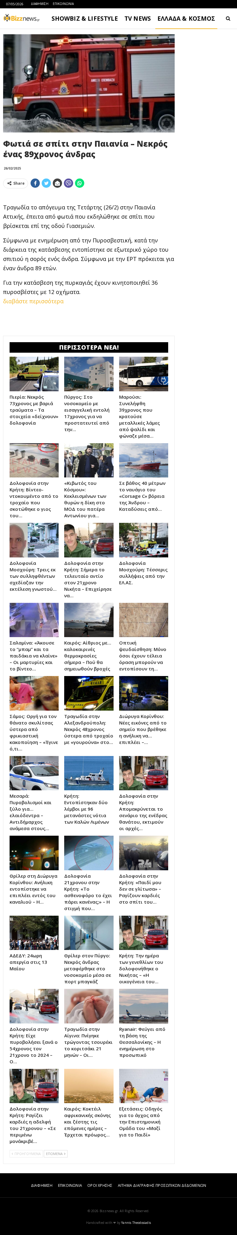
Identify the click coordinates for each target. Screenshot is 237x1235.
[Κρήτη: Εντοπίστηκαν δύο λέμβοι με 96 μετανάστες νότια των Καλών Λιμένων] (88, 773)
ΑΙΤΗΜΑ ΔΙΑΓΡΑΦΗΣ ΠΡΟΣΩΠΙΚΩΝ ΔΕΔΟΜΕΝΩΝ (162, 1185)
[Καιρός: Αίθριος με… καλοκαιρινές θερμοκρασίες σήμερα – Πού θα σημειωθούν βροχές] (88, 620)
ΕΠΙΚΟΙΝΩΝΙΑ (63, 4)
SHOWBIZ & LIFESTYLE (85, 19)
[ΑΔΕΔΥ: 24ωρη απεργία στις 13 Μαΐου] (34, 933)
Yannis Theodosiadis (136, 1222)
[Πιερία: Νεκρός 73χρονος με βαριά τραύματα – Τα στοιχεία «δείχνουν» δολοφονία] (34, 374)
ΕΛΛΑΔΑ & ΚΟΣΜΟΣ (186, 19)
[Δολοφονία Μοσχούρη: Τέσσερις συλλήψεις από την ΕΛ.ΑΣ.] (143, 540)
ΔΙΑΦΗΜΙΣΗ (39, 4)
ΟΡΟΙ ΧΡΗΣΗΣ (99, 1185)
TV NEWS (137, 19)
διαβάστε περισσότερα (33, 301)
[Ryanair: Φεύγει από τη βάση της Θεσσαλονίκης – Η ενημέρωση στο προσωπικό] (143, 1006)
